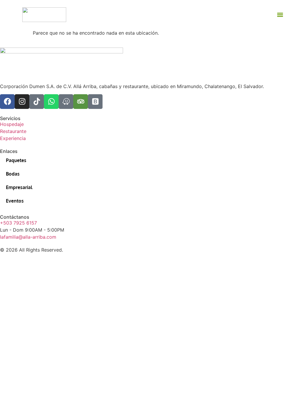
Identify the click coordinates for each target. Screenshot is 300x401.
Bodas (13, 174)
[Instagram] (22, 101)
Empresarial (19, 187)
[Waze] (66, 101)
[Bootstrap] (95, 101)
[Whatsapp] (51, 101)
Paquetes (16, 160)
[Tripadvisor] (80, 101)
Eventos (15, 201)
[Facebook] (7, 101)
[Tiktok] (36, 101)
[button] (280, 15)
